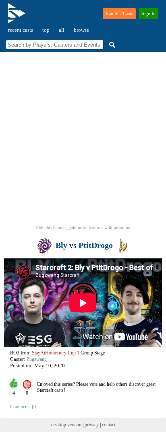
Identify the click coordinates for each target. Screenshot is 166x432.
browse (81, 30)
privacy (92, 425)
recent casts (20, 30)
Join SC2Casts (119, 13)
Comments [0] (23, 406)
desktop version (66, 425)
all (61, 30)
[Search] (111, 45)
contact (108, 425)
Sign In (148, 13)
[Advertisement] (83, 141)
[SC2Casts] (17, 16)
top (46, 30)
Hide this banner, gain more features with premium (83, 227)
